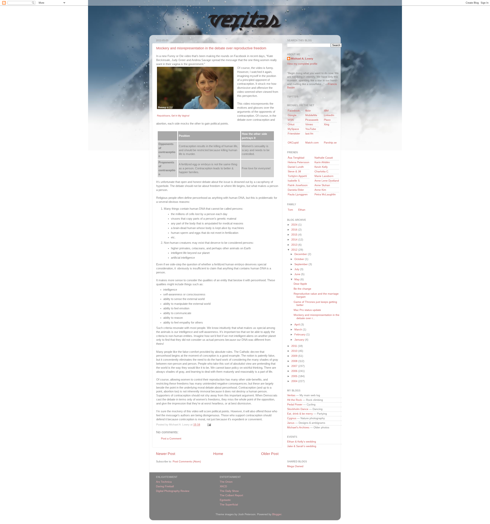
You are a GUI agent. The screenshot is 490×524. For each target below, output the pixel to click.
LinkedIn (329, 115)
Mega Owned (295, 466)
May (297, 279)
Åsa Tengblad (296, 157)
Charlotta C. (321, 171)
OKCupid (293, 142)
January (299, 339)
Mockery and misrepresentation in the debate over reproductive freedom (211, 48)
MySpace (293, 129)
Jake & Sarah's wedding (301, 446)
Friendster (294, 133)
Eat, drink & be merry (300, 413)
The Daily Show (229, 491)
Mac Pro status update (307, 310)
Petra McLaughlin (325, 194)
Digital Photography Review (172, 491)
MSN (291, 119)
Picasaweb (311, 119)
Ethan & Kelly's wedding (301, 441)
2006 (294, 371)
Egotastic (225, 500)
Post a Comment (171, 438)
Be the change (302, 288)
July (297, 269)
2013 (294, 244)
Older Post (269, 454)
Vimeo (309, 124)
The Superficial (229, 504)
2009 (294, 355)
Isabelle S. (294, 180)
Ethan (301, 209)
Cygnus (291, 418)
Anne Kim (320, 189)
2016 (294, 229)
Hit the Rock (294, 400)
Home (218, 454)
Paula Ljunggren (298, 194)
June (297, 274)
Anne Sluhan (322, 185)
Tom (290, 209)
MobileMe (311, 115)
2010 (294, 351)
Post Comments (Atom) (187, 461)
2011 (294, 346)
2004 (294, 381)
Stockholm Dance (297, 409)
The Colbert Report (231, 495)
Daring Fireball (165, 486)
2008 (294, 361)
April (297, 324)
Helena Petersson (298, 162)
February (300, 334)
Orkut (291, 124)
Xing (326, 124)
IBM (326, 110)
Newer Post (165, 454)
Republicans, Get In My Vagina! (173, 115)
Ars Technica (164, 481)
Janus (290, 422)
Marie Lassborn (323, 176)
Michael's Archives (298, 427)
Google (292, 115)
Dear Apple (300, 283)
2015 (294, 234)
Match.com (312, 142)
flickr (308, 110)
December (301, 254)
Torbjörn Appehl (297, 176)
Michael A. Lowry (302, 58)
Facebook (294, 110)
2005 (294, 376)
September (301, 264)
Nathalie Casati (323, 157)
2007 (294, 366)
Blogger (276, 514)
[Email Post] (208, 424)
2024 (294, 224)
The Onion (226, 481)
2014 (294, 239)
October (299, 259)
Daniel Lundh (296, 166)
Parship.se (330, 142)
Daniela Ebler (296, 189)
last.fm (309, 133)
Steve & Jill (294, 171)
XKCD (223, 486)
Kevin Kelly (321, 166)
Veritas (291, 395)
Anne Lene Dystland (326, 180)
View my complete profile (302, 63)
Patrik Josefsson (298, 185)
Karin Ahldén (322, 162)
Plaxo (327, 119)
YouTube (310, 129)
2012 (294, 249)
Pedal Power (294, 404)
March (298, 329)
